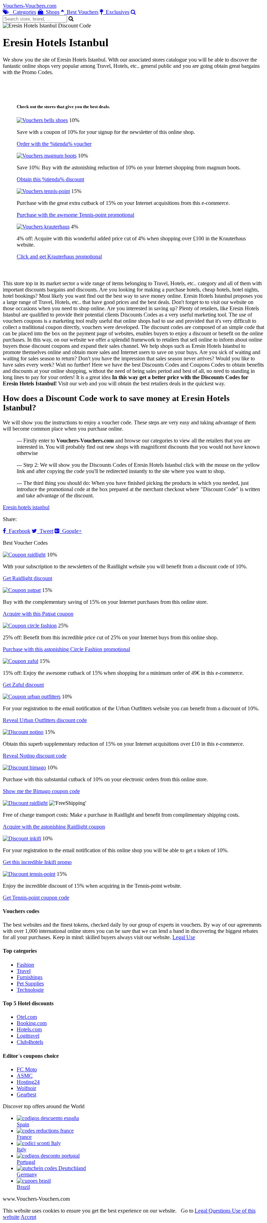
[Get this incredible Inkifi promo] (22, 838)
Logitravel (28, 1036)
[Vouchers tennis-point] (43, 191)
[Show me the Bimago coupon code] (24, 767)
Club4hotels (30, 1042)
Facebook (18, 531)
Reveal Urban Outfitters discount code (45, 720)
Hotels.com (29, 1029)
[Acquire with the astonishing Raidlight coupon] (25, 803)
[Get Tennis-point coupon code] (29, 874)
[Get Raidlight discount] (24, 555)
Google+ (70, 531)
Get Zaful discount (23, 685)
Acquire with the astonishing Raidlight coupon (54, 827)
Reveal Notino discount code (34, 756)
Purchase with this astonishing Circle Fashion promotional (66, 649)
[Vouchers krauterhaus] (43, 227)
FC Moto (27, 1069)
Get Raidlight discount (27, 578)
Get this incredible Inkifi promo (37, 862)
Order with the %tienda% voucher (54, 144)
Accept (28, 1217)
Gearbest (26, 1094)
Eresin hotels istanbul (26, 507)
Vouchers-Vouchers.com (29, 6)
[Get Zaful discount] (20, 661)
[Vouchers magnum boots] (46, 156)
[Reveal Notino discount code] (23, 732)
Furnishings (29, 977)
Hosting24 (28, 1082)
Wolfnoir (26, 1088)
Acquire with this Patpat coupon (38, 614)
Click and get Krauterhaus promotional (59, 256)
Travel (24, 971)
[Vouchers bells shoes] (42, 120)
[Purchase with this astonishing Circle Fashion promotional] (30, 626)
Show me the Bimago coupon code (41, 791)
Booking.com (32, 1023)
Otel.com (27, 1017)
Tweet (45, 531)
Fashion (25, 965)
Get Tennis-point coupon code (36, 898)
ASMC (25, 1076)
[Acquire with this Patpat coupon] (22, 590)
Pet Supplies (30, 983)
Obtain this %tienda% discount (50, 179)
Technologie (30, 990)
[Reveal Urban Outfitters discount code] (31, 697)
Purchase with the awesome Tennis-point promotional (75, 215)
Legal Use (183, 937)
